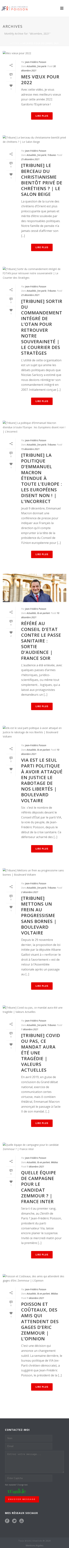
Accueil (15, 43)
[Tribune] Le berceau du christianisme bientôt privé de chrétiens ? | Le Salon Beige (41, 179)
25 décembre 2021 (30, 159)
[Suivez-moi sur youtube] (21, 1521)
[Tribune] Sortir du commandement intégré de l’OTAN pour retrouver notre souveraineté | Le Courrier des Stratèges (41, 327)
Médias (54, 1162)
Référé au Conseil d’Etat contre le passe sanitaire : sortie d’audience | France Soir (41, 640)
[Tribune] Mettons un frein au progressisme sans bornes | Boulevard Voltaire (39, 915)
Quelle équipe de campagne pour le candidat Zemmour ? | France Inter (38, 1186)
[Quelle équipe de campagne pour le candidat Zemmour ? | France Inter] (34, 1147)
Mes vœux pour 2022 (40, 79)
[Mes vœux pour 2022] (34, 53)
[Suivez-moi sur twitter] (14, 1521)
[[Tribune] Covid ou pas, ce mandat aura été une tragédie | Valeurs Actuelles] (34, 1009)
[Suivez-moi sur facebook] (7, 1521)
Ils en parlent (43, 613)
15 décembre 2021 (30, 449)
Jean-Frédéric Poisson (35, 62)
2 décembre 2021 (29, 892)
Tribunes (51, 155)
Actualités (31, 66)
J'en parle (41, 66)
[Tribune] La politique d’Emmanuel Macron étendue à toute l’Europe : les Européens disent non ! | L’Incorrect (41, 478)
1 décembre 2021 (29, 1029)
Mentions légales (34, 1545)
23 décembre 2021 (30, 295)
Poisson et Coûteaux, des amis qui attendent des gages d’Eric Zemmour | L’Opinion (40, 1321)
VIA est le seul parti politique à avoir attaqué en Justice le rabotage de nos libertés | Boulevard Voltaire (42, 780)
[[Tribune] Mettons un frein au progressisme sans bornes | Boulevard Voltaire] (34, 872)
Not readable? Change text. (16, 1484)
